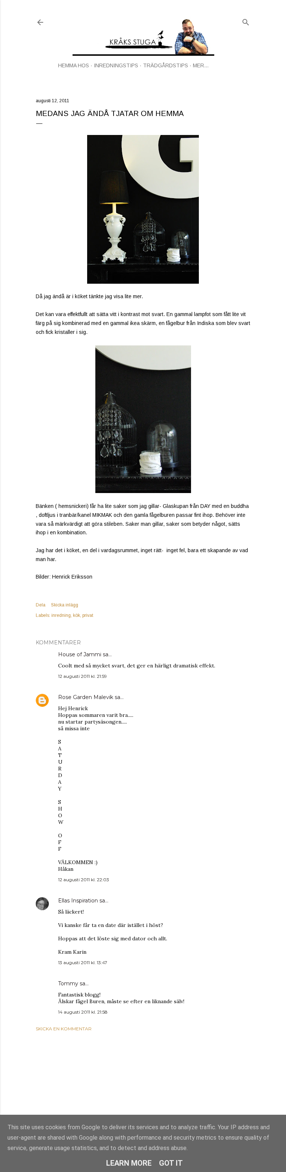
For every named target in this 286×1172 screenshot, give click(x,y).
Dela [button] (40, 605)
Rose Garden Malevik (85, 697)
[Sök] (245, 20)
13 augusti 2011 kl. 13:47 (82, 962)
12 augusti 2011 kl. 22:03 (83, 879)
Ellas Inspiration (78, 900)
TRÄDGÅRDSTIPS (165, 65)
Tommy (68, 983)
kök (76, 615)
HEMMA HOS (73, 65)
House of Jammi (79, 654)
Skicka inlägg (64, 605)
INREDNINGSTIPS (116, 65)
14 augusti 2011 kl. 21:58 (83, 1012)
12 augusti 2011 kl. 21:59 (82, 676)
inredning (61, 615)
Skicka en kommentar (64, 1028)
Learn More (129, 1163)
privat (87, 615)
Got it (171, 1163)
